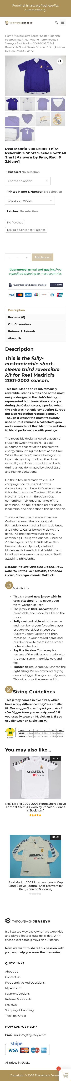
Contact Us (13, 977)
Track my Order (15, 1015)
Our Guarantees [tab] (19, 324)
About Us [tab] (15, 338)
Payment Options (17, 993)
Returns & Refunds (18, 999)
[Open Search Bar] (56, 22)
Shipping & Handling (19, 1010)
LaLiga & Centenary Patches (26, 229)
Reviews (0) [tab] (16, 317)
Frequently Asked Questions (25, 982)
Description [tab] (16, 310)
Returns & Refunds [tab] (22, 331)
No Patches (15, 222)
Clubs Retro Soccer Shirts (31, 35)
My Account (13, 988)
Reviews (11, 1004)
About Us (11, 971)
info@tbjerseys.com (33, 1035)
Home (9, 35)
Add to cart (42, 257)
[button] (60, 61)
